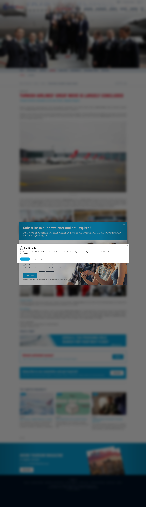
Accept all (24, 259)
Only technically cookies (39, 259)
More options (55, 259)
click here (27, 253)
